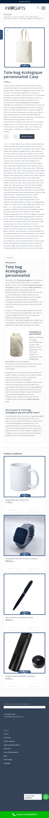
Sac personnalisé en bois (18, 236)
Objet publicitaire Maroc (12, 745)
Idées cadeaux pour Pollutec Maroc (24, 173)
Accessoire (7, 738)
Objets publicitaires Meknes (24, 197)
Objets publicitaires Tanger (22, 202)
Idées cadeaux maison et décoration (21, 163)
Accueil (6, 734)
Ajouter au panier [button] (15, 510)
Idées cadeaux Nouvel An (34, 166)
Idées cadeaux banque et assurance (27, 146)
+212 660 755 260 (9, 714)
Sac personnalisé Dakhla (26, 233)
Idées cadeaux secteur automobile (28, 180)
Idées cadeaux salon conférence (20, 175)
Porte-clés (7, 749)
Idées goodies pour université (22, 185)
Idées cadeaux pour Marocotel (26, 170)
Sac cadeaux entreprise (16, 229)
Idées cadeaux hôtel (29, 156)
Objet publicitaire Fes (27, 190)
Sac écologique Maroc (38, 202)
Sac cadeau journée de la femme (22, 226)
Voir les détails (34, 510)
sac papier (13, 204)
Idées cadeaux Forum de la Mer (33, 153)
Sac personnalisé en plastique (13, 238)
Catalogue (7, 763)
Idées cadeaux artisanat (33, 144)
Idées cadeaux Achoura (18, 144)
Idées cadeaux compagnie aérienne (20, 151)
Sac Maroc (12, 231)
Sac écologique (29, 229)
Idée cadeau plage (20, 216)
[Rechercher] (37, 8)
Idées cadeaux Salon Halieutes (17, 178)
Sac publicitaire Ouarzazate (17, 243)
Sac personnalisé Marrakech (24, 241)
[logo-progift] (20, 8)
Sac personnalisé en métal (35, 236)
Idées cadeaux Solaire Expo (31, 182)
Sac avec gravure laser (10, 224)
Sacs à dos (20, 204)
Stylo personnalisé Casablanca (25, 246)
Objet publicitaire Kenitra (15, 192)
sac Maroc (7, 204)
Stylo (39, 204)
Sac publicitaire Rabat (33, 243)
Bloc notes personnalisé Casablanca (24, 207)
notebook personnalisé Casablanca (19, 219)
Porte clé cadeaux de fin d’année (21, 221)
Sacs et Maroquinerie (30, 204)
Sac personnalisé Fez (28, 238)
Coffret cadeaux (9, 741)
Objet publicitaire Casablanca (33, 187)
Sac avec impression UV (25, 224)
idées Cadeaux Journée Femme (29, 158)
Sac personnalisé (21, 231)
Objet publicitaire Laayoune (32, 192)
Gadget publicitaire (17, 214)
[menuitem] (37, 8)
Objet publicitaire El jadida (12, 190)
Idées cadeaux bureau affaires (21, 149)
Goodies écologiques (29, 214)
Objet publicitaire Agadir (15, 187)
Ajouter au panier (27, 136)
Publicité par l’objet (38, 221)
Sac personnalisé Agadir (34, 231)
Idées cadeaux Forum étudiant (13, 156)
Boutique (8, 14)
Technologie (8, 759)
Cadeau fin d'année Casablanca (28, 209)
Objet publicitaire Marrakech (24, 195)
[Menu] (42, 8)
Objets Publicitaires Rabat (27, 199)
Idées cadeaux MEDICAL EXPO (17, 166)
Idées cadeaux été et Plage (15, 153)
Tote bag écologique (24, 280)
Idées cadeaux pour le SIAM (31, 168)
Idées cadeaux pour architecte (13, 168)
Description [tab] (9, 257)
